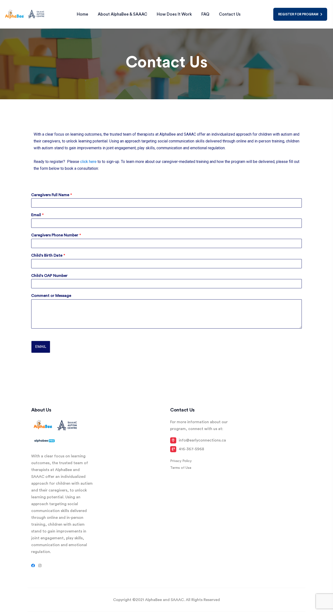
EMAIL (40, 347)
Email (37, 215)
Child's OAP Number (49, 276)
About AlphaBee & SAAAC (122, 14)
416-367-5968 (191, 449)
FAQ (205, 14)
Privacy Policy (181, 461)
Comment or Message (51, 296)
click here (88, 161)
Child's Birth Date (48, 255)
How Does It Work (174, 14)
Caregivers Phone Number (56, 235)
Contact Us (230, 14)
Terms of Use (180, 468)
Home (82, 14)
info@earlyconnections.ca (202, 440)
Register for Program (298, 14)
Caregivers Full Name (51, 195)
